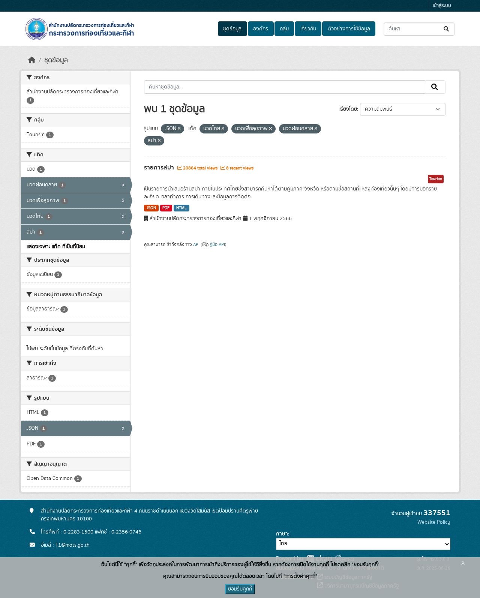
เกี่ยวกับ (308, 29)
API (196, 244)
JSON (151, 208)
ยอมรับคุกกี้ (240, 589)
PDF (166, 208)
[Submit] (447, 29)
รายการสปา (160, 167)
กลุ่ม (284, 29)
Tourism (435, 178)
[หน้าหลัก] (32, 60)
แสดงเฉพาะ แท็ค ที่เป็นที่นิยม (56, 246)
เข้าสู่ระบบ (442, 5)
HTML (181, 208)
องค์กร (260, 29)
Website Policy (433, 522)
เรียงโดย (348, 109)
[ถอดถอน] (179, 129)
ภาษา (282, 534)
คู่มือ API (217, 244)
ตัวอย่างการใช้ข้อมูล (349, 29)
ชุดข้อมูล (232, 29)
